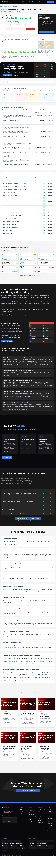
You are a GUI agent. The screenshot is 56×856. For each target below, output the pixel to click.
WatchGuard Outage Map (43, 55)
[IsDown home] (5, 1)
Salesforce (13, 848)
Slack (36, 661)
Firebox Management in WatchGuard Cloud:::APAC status (13, 212)
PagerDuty (44, 661)
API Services (32, 840)
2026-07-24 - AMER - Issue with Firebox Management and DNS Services (16, 159)
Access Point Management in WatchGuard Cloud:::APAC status (14, 186)
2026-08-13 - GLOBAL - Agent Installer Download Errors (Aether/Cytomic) (16, 136)
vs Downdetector (50, 809)
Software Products (41, 809)
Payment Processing (49, 840)
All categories (50, 848)
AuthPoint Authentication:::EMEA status (10, 206)
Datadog (40, 661)
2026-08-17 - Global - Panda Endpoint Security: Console (13, 115)
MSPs (39, 813)
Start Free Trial (50, 1)
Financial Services (43, 848)
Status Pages (31, 812)
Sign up (28, 56)
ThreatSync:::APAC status (7, 233)
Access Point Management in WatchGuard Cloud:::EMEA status (14, 189)
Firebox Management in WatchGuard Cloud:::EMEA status (13, 215)
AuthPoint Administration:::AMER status (10, 192)
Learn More (16, 75)
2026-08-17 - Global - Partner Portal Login (11, 120)
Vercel (24, 848)
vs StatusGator (49, 813)
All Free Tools (49, 823)
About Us (21, 809)
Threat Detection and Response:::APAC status (11, 224)
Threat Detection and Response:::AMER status (11, 221)
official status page (27, 645)
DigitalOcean (6, 843)
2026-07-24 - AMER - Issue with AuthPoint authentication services (15, 164)
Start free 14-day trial (28, 22)
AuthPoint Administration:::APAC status (10, 195)
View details (50, 183)
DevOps (39, 814)
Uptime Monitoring (32, 816)
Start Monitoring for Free (7, 341)
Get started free (6, 457)
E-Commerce (32, 843)
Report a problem (31, 28)
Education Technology (40, 840)
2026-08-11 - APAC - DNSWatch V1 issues (11, 147)
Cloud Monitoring (32, 814)
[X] (4, 815)
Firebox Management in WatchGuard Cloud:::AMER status (13, 209)
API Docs (30, 821)
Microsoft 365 (6, 845)
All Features (31, 819)
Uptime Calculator (50, 827)
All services (4, 850)
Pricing (40, 1)
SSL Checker (49, 825)
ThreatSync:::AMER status (7, 230)
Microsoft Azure (15, 845)
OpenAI (22, 845)
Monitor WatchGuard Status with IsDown (28, 518)
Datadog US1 (18, 840)
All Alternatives (49, 818)
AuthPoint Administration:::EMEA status (10, 198)
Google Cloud (19, 843)
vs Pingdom (49, 811)
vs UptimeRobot (50, 816)
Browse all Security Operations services (27, 275)
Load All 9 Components (28, 236)
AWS (4, 840)
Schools (39, 818)
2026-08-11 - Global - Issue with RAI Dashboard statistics (13, 131)
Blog (21, 813)
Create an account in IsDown (10, 647)
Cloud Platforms (32, 845)
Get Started (22, 814)
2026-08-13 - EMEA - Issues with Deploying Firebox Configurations (15, 125)
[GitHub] (6, 815)
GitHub (13, 843)
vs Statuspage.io (50, 814)
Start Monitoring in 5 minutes (28, 790)
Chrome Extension (50, 830)
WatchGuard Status (16, 6)
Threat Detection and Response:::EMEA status (11, 227)
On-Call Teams (40, 816)
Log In (44, 1)
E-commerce (40, 822)
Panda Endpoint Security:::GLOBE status (10, 218)
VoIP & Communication (34, 848)
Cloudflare (10, 840)
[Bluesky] (8, 815)
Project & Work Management (41, 843)
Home (1, 6)
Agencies (39, 820)
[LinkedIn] (2, 815)
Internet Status (22, 1)
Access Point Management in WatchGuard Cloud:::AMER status (14, 183)
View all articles (27, 765)
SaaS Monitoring (32, 817)
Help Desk (40, 811)
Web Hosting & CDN (40, 845)
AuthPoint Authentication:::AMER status (10, 201)
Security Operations (8, 6)
